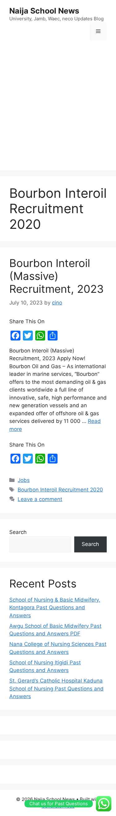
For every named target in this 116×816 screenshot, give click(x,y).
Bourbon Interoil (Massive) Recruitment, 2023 (56, 276)
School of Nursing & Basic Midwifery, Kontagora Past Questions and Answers (54, 608)
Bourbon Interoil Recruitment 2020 (60, 490)
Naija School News (44, 10)
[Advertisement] (58, 106)
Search (18, 532)
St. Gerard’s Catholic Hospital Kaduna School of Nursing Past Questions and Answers (56, 688)
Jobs (24, 480)
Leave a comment (40, 499)
